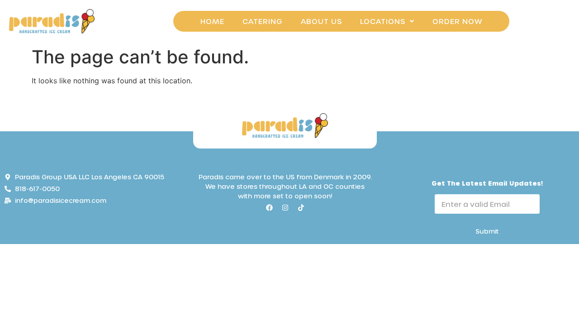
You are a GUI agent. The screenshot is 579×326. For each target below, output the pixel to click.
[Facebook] (269, 207)
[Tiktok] (301, 207)
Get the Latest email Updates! (487, 183)
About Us (321, 21)
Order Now (457, 21)
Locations (382, 21)
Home (212, 21)
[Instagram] (285, 207)
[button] (387, 21)
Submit (487, 231)
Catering (262, 21)
